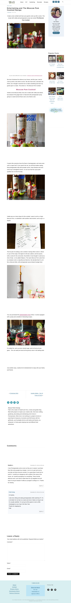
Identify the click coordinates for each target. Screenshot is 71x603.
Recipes (46, 2)
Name (9, 563)
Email (9, 568)
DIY (26, 2)
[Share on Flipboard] (17, 402)
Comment (10, 542)
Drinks (11, 5)
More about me (56, 32)
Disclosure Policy (14, 591)
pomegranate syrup (25, 314)
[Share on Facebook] (8, 402)
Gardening (32, 2)
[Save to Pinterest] (14, 402)
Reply (41, 486)
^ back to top (35, 583)
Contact (14, 587)
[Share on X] (11, 402)
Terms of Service (14, 593)
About (21, 2)
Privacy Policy (14, 589)
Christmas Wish (14, 393)
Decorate (39, 2)
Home (8, 5)
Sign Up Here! (35, 587)
